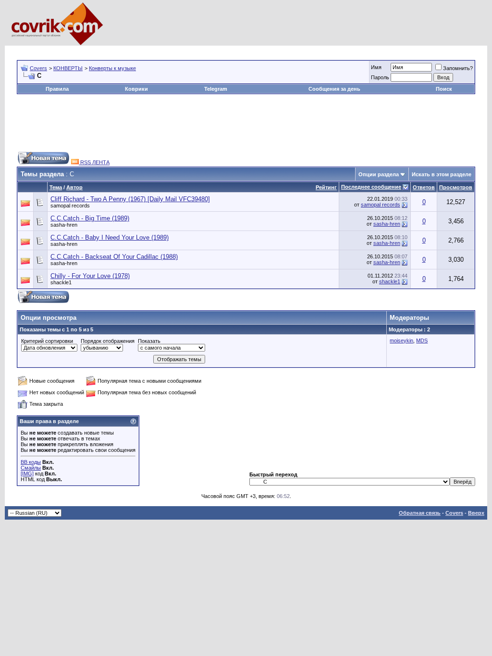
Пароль (380, 77)
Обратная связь (420, 513)
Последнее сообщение (371, 187)
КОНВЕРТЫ (68, 68)
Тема (55, 187)
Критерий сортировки (47, 341)
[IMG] (27, 473)
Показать (149, 341)
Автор (74, 187)
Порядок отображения (108, 341)
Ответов (424, 187)
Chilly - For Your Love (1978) (90, 275)
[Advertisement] (192, 49)
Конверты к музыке (112, 68)
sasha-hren (63, 225)
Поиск (444, 89)
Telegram (215, 89)
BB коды (31, 462)
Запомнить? (458, 68)
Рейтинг (326, 187)
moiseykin (401, 340)
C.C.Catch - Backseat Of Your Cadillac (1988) (114, 256)
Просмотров (455, 187)
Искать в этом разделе (441, 174)
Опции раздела (378, 174)
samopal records (70, 205)
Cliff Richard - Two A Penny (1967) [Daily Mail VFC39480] (130, 199)
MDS (422, 340)
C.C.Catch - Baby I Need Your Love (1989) (109, 237)
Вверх (476, 513)
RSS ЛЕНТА (94, 162)
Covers (38, 68)
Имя (376, 67)
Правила (57, 89)
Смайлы (31, 468)
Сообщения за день (334, 89)
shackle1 (61, 282)
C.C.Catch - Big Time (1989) (89, 218)
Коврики (136, 89)
